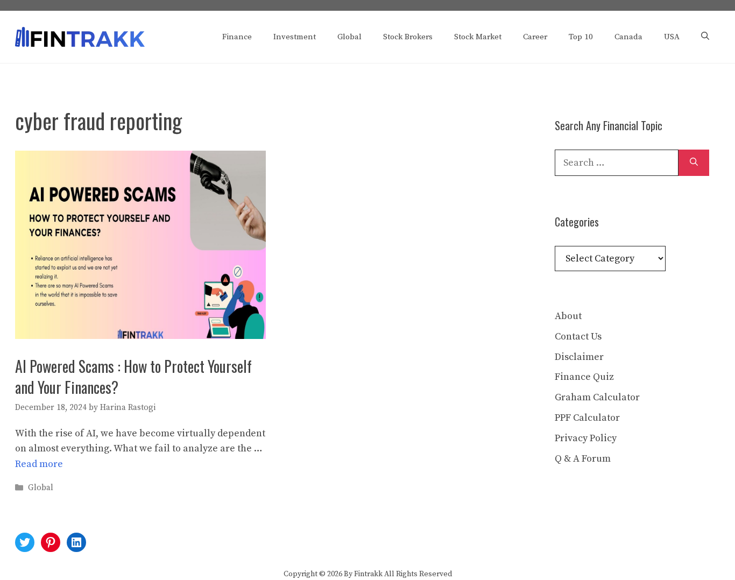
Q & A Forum (583, 458)
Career (535, 37)
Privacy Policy (586, 438)
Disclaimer (579, 357)
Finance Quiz (584, 377)
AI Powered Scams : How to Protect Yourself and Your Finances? (133, 376)
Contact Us (578, 336)
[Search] (694, 163)
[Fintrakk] (80, 36)
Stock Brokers (408, 37)
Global (349, 37)
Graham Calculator (597, 397)
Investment (294, 37)
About (568, 316)
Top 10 (581, 37)
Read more (39, 464)
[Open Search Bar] (705, 37)
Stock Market (477, 37)
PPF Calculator (587, 418)
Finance (237, 37)
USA (672, 37)
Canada (628, 37)
